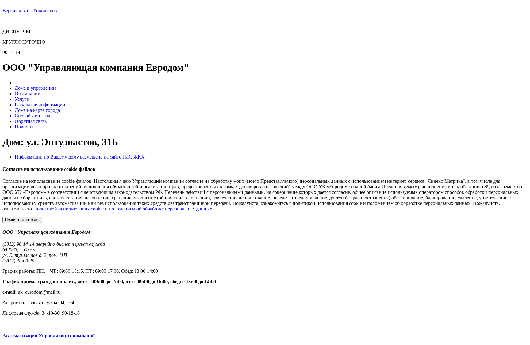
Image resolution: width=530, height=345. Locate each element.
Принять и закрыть (22, 220)
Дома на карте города (37, 110)
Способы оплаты (32, 115)
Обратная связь (31, 121)
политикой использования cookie (69, 208)
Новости (24, 126)
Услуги (22, 99)
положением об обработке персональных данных (160, 208)
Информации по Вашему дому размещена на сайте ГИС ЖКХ (80, 156)
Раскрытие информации (40, 104)
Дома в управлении (35, 88)
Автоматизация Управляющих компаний (48, 335)
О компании (27, 93)
